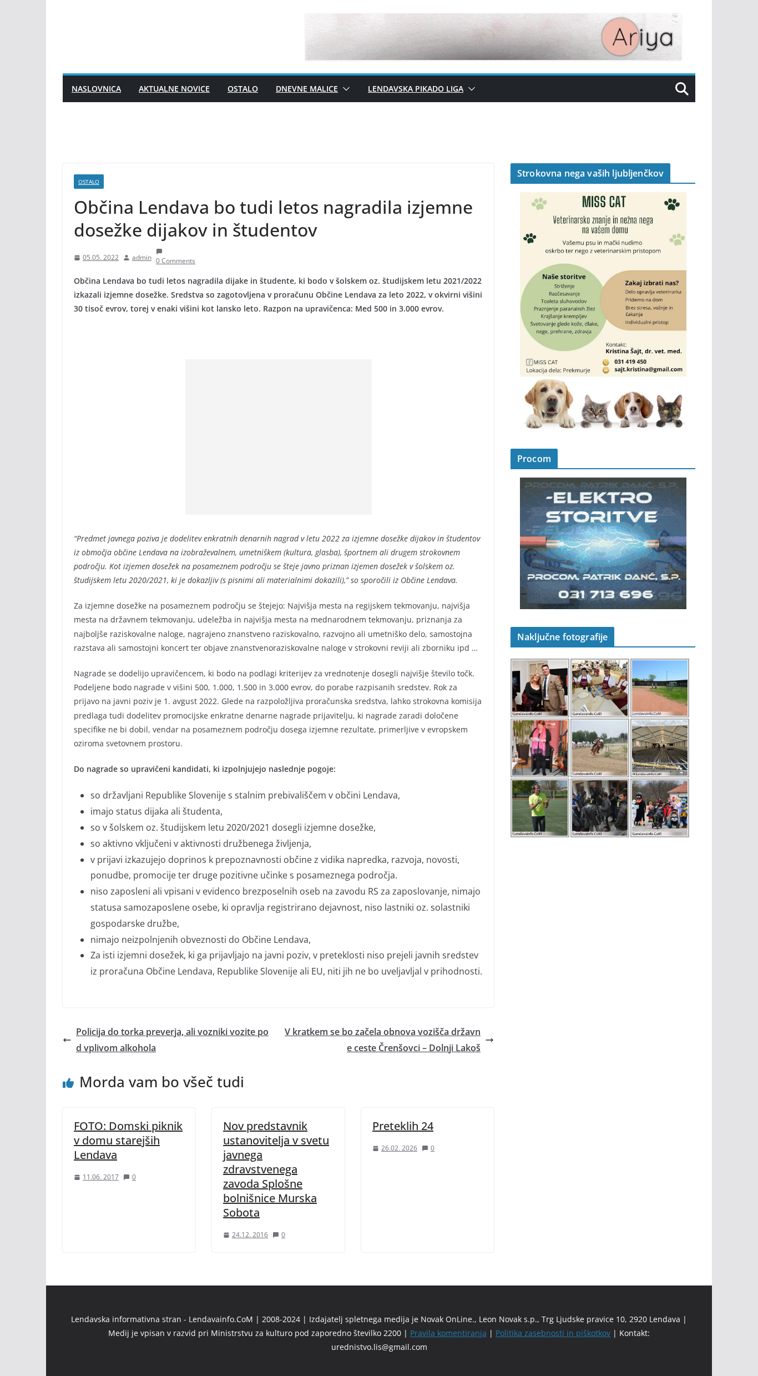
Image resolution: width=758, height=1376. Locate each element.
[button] (344, 89)
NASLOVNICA (96, 88)
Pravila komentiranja (448, 1333)
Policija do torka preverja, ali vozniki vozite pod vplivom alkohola (172, 1040)
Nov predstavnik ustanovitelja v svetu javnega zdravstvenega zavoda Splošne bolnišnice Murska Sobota (276, 1169)
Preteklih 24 (402, 1125)
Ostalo (243, 88)
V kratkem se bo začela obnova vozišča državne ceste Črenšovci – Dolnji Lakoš (383, 1040)
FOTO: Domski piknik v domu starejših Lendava (128, 1140)
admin (141, 257)
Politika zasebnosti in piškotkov (553, 1333)
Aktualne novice (174, 88)
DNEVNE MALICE (307, 88)
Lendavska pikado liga (415, 88)
